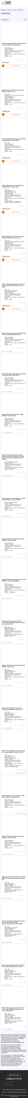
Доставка (10, 1089)
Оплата (5, 1089)
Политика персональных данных (17, 1092)
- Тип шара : (6, 52)
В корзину (3, 66)
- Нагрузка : (6, 49)
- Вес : (5, 47)
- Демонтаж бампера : (9, 97)
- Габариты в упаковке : (9, 202)
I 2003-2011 (20, 10)
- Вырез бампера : (8, 48)
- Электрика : (7, 50)
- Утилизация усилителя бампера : (11, 201)
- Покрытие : (7, 766)
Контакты (4, 1092)
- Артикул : (6, 56)
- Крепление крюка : (8, 54)
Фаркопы (3, 10)
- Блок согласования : (9, 51)
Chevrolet (9, 10)
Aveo (14, 10)
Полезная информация (19, 1089)
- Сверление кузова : (8, 192)
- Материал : (7, 95)
